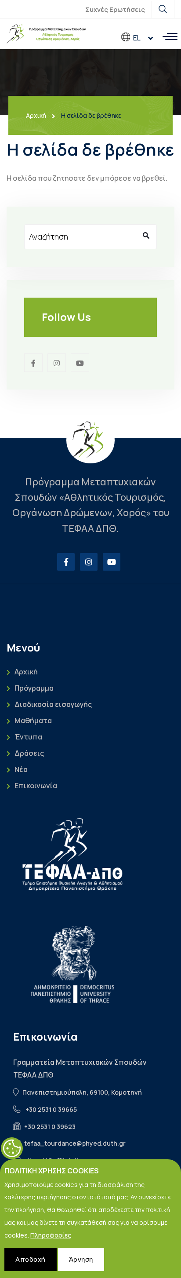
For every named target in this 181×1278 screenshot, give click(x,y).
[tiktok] (80, 362)
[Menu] (170, 36)
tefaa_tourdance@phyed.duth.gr (75, 1143)
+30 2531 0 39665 (51, 1109)
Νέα (21, 769)
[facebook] (33, 362)
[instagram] (56, 362)
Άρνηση (81, 1259)
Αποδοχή (30, 1259)
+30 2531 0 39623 (50, 1126)
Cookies (12, 1148)
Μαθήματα (33, 720)
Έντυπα (28, 737)
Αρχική (36, 116)
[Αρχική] (46, 34)
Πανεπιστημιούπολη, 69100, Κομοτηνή (82, 1092)
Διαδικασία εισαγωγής (53, 704)
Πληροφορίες (50, 1235)
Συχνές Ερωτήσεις (115, 9)
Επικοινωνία (35, 785)
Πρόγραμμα (34, 688)
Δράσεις (29, 753)
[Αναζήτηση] (146, 235)
